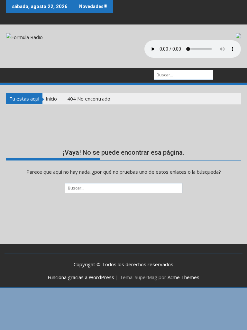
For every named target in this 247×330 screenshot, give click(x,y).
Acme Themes (183, 277)
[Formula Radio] (12, 74)
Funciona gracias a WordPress (81, 277)
